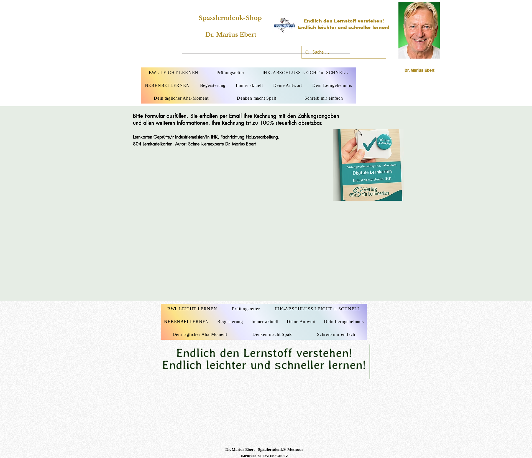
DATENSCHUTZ (275, 456)
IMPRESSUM (251, 456)
